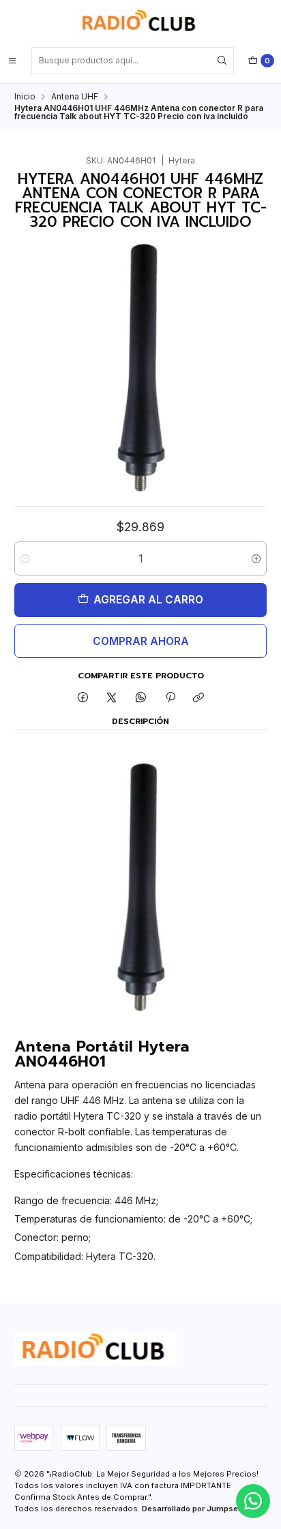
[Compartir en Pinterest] (170, 698)
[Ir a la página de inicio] (140, 22)
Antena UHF (74, 97)
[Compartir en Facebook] (83, 698)
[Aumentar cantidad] (256, 558)
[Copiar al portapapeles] (199, 698)
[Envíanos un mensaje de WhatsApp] (253, 1501)
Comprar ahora (141, 641)
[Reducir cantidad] (25, 558)
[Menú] (12, 60)
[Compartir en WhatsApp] (141, 698)
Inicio (24, 97)
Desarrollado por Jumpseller (196, 1508)
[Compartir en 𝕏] (112, 698)
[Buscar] (222, 60)
